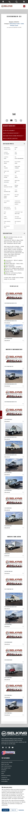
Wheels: (5, 185)
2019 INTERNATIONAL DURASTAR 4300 (11, 437)
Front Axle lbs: (18, 161)
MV (15, 149)
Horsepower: (17, 171)
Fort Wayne (6, 153)
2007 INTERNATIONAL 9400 (9, 366)
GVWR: (5, 216)
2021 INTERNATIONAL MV (8, 338)
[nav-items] (3, 1)
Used (5, 158)
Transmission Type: (19, 212)
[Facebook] (2, 747)
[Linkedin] (9, 747)
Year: (16, 152)
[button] (24, 2)
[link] (7, 121)
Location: (6, 152)
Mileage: (16, 185)
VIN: (15, 157)
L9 (4, 172)
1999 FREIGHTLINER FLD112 (8, 571)
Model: (16, 147)
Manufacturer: (7, 147)
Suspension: (6, 175)
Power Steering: (7, 221)
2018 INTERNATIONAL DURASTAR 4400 (11, 303)
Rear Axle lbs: (6, 161)
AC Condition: (7, 201)
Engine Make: (17, 166)
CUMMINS (17, 168)
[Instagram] (6, 747)
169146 (16, 186)
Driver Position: (7, 207)
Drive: (5, 212)
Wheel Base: (17, 180)
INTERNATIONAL (7, 149)
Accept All (5, 810)
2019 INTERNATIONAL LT (8, 472)
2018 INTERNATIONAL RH (8, 419)
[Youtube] (12, 747)
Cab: (5, 190)
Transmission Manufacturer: (18, 201)
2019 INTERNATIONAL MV (8, 642)
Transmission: (7, 180)
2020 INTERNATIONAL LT (8, 677)
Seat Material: (7, 226)
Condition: (6, 157)
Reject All (13, 810)
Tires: (16, 175)
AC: (15, 207)
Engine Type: (6, 171)
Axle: (5, 166)
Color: (16, 190)
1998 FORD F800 (7, 553)
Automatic (6, 182)
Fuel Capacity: (18, 221)
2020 (16, 153)
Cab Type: (17, 216)
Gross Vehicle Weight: (7, 195)
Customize (21, 810)
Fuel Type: (17, 194)
